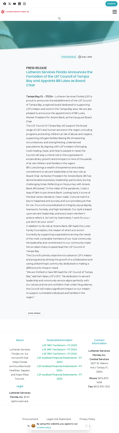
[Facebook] (4, 3)
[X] (9, 3)
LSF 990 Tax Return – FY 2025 (59, 353)
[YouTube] (14, 3)
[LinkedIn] (19, 3)
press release (34, 313)
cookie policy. (44, 427)
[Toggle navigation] (115, 11)
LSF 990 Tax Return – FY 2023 (59, 345)
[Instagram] (24, 3)
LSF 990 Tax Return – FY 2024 (59, 349)
